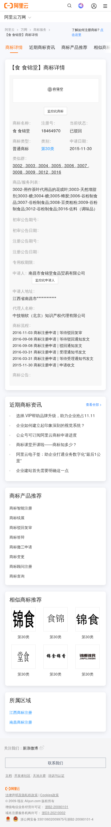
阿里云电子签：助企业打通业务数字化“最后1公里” (58, 457)
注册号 (47, 123)
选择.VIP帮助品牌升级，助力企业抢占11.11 (55, 415)
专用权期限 (23, 262)
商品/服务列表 (25, 182)
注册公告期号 (25, 241)
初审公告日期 (25, 230)
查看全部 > (94, 404)
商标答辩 (17, 537)
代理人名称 (23, 308)
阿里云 (10, 29)
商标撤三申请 (20, 546)
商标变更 (17, 556)
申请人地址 (23, 291)
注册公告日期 (25, 251)
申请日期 (78, 141)
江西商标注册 (20, 713)
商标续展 (17, 517)
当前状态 (78, 123)
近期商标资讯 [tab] (42, 47)
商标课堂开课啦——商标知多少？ (46, 444)
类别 (45, 141)
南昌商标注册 (20, 722)
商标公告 (21, 374)
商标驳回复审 (20, 527)
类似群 (19, 158)
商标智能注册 (20, 508)
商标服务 (39, 29)
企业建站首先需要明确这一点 (42, 470)
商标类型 (21, 141)
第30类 (47, 148)
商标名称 (21, 123)
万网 (24, 29)
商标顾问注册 (20, 566)
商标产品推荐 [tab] (74, 47)
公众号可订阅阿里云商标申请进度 (46, 435)
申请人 (19, 273)
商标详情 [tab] (14, 47)
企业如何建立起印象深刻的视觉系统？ (50, 425)
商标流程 (21, 325)
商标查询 (17, 576)
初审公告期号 (25, 219)
